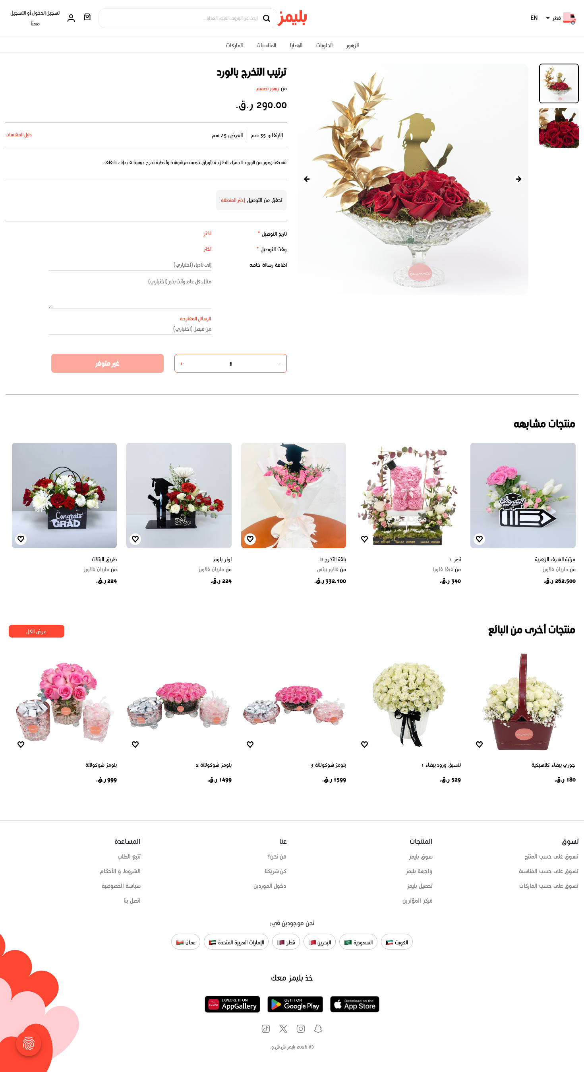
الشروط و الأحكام (120, 871)
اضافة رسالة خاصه (268, 265)
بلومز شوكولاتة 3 (328, 765)
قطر (290, 942)
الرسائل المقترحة (195, 318)
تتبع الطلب (129, 857)
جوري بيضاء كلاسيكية (553, 765)
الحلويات (324, 45)
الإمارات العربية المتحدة (240, 942)
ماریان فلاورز (559, 569)
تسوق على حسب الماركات (548, 886)
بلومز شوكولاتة (101, 765)
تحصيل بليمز (420, 886)
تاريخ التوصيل (272, 234)
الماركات (234, 45)
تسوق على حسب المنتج (551, 857)
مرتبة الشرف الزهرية (555, 559)
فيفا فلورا (447, 569)
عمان (190, 942)
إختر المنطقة (233, 200)
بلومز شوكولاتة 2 (213, 765)
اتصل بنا (132, 901)
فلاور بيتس (331, 569)
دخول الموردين (270, 886)
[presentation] (307, 179)
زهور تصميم (267, 88)
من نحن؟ (277, 857)
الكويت (400, 942)
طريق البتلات (104, 559)
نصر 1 (455, 559)
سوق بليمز (421, 857)
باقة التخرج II (333, 559)
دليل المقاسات (19, 134)
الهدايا (296, 45)
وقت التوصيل (271, 249)
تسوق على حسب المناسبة (548, 871)
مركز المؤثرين (417, 901)
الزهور (352, 45)
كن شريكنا (276, 871)
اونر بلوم (222, 559)
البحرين (323, 942)
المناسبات (266, 45)
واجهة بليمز (419, 871)
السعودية (362, 942)
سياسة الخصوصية (121, 886)
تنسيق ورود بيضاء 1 (441, 765)
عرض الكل (36, 631)
